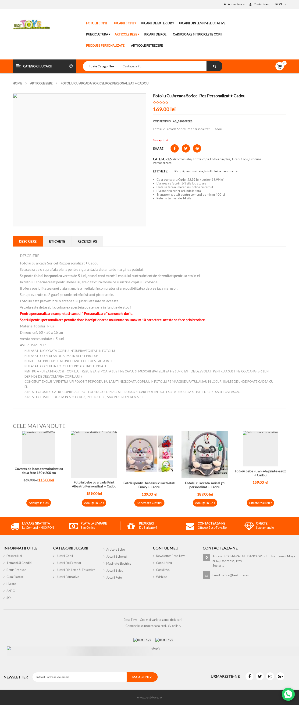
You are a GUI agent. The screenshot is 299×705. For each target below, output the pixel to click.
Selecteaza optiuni (149, 503)
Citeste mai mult (260, 503)
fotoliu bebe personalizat (221, 171)
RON (278, 4)
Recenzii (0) (87, 241)
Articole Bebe (41, 83)
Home (17, 83)
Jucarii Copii (239, 159)
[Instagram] (270, 676)
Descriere (28, 241)
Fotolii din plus (220, 159)
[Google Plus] (280, 676)
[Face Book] (249, 676)
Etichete (57, 241)
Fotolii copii (201, 159)
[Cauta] (214, 66)
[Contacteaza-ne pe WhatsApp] (288, 694)
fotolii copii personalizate (186, 171)
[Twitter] (260, 676)
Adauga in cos (39, 503)
